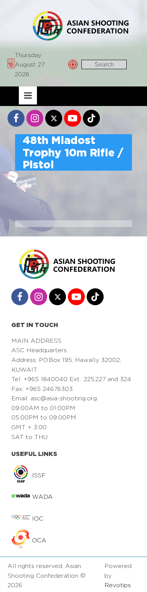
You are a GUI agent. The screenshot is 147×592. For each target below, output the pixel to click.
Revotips (117, 585)
